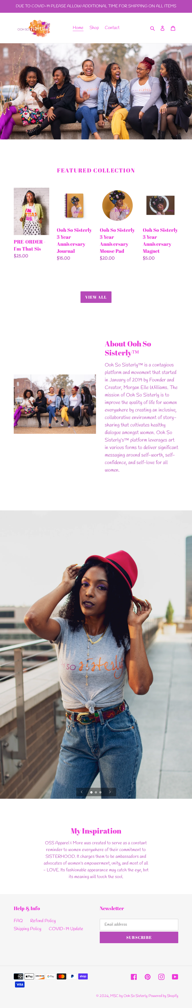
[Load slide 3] (100, 792)
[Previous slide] (81, 791)
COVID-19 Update (66, 929)
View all (96, 297)
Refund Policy (43, 921)
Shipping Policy (27, 929)
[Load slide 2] (96, 792)
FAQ (18, 921)
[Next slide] (110, 791)
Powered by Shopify (163, 995)
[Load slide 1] (91, 792)
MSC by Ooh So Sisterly (129, 995)
